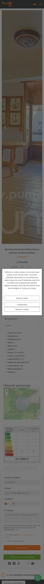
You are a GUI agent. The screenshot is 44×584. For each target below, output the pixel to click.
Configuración (22, 304)
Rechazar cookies (22, 309)
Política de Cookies (29, 288)
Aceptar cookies (22, 298)
